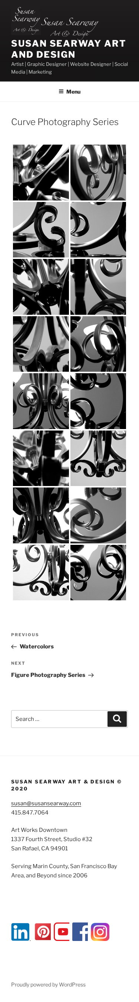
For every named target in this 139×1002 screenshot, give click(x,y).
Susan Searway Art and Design (68, 49)
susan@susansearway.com (46, 803)
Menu (73, 91)
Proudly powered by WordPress (48, 984)
